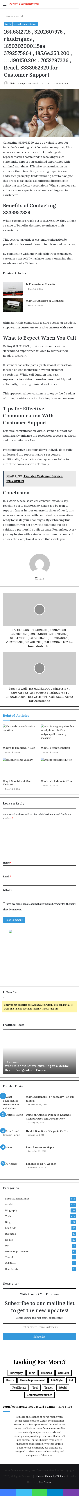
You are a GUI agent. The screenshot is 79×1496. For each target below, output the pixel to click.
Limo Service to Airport (41, 1147)
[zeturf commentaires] (24, 4)
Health (9, 1239)
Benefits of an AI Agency (41, 1163)
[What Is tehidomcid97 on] (58, 768)
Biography (11, 1210)
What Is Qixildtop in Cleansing (45, 300)
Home (9, 16)
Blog (8, 1222)
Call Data (10, 1263)
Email (7, 876)
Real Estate (12, 1269)
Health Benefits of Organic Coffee (47, 1131)
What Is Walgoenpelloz (55, 747)
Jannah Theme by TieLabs (50, 1476)
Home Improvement (17, 1251)
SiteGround (45, 1482)
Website (7, 890)
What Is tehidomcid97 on (57, 781)
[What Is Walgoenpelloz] (58, 734)
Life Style (10, 1227)
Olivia (12, 83)
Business (10, 1233)
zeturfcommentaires (25, 24)
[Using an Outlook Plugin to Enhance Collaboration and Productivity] (13, 1120)
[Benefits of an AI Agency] (13, 1169)
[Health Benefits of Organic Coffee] (13, 1136)
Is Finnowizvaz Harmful (40, 284)
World (19, 16)
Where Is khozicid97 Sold (19, 747)
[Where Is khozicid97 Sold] (20, 734)
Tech (8, 1216)
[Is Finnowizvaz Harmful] (13, 289)
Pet (7, 1245)
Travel (9, 1257)
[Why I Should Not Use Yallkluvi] (20, 768)
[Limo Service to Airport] (13, 1152)
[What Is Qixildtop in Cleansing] (13, 305)
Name (7, 862)
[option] (39, 1054)
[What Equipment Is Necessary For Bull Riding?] (13, 1102)
